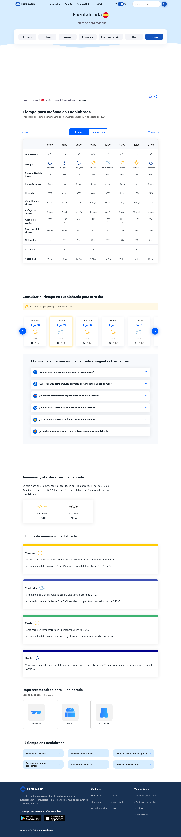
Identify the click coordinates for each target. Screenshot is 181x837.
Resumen (27, 36)
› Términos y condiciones (146, 795)
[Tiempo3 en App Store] (54, 818)
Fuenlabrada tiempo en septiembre (37, 764)
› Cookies (138, 808)
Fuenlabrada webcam (81, 764)
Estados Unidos (84, 4)
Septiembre (87, 36)
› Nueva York (117, 801)
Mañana (154, 36)
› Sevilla (115, 808)
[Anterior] (22, 331)
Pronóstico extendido (111, 36)
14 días (47, 36)
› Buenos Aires (98, 795)
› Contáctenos (141, 814)
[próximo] (155, 331)
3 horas (78, 131)
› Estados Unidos (99, 808)
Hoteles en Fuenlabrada (128, 764)
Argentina (55, 4)
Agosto (67, 36)
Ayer (26, 131)
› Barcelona (96, 801)
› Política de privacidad (145, 801)
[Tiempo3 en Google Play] (30, 818)
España (68, 4)
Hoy (134, 36)
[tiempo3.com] (27, 4)
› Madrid (115, 795)
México (100, 4)
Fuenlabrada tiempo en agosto (132, 753)
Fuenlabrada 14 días (36, 753)
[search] (164, 4)
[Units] (121, 4)
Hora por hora (98, 131)
